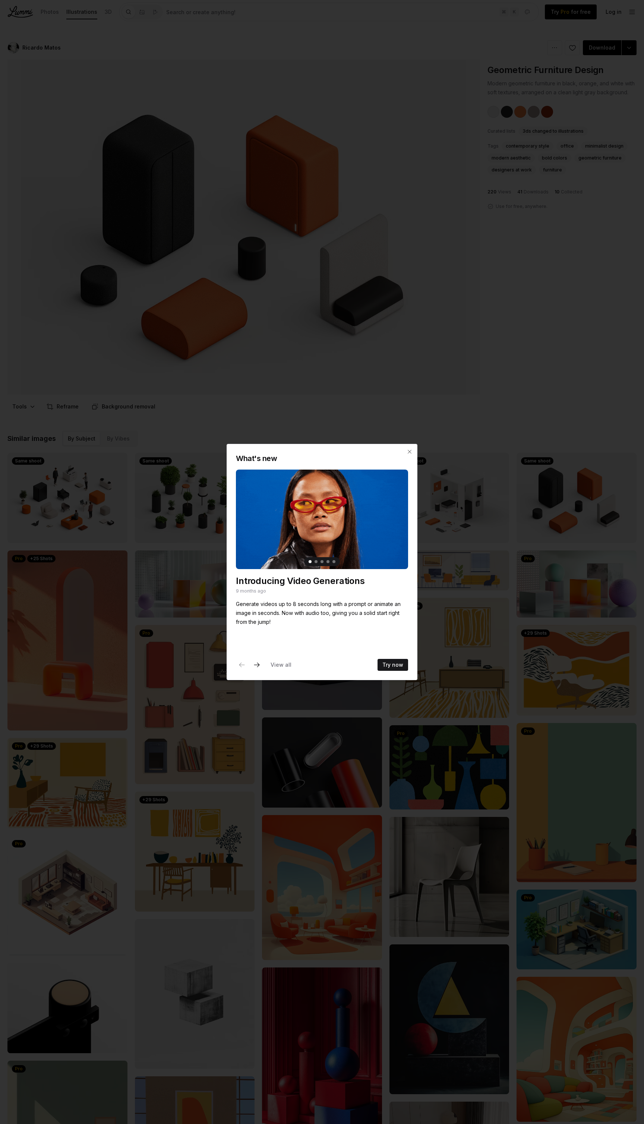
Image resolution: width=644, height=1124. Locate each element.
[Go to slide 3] (322, 561)
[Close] (409, 451)
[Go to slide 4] (327, 561)
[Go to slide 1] (310, 561)
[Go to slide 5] (333, 561)
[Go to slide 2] (316, 561)
